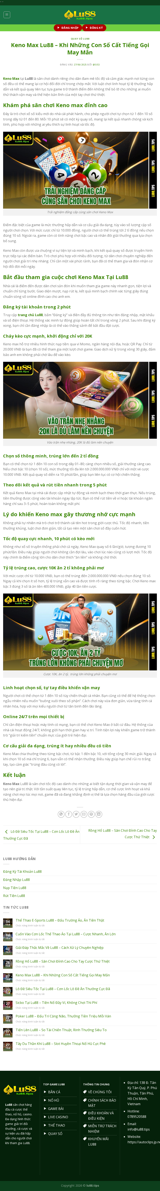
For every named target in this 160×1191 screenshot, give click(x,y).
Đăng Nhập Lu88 (16, 879)
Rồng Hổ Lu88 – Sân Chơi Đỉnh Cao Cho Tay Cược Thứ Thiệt (63, 961)
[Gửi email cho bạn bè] (83, 814)
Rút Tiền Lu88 (14, 895)
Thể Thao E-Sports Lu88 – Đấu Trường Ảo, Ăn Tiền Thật (60, 920)
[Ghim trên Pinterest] (91, 814)
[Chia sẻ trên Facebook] (68, 814)
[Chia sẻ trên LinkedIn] (98, 814)
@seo (96, 64)
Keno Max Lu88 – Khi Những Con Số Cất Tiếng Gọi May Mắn (63, 975)
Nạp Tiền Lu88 (14, 887)
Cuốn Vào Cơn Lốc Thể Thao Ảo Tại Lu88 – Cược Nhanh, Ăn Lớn (66, 934)
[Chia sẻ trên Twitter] (76, 814)
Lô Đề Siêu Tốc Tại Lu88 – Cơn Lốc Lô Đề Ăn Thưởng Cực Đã (63, 989)
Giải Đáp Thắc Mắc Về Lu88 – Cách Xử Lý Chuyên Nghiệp (60, 948)
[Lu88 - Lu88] (80, 14)
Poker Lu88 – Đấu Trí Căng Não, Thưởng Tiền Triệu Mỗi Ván (63, 1016)
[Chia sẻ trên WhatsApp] (61, 814)
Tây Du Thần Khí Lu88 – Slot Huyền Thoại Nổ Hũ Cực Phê (61, 1044)
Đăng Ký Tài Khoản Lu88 (22, 871)
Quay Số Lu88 (80, 38)
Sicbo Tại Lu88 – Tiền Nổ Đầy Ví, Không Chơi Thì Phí (56, 1003)
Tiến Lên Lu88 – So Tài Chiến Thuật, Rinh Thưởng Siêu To (61, 1030)
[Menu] (7, 14)
